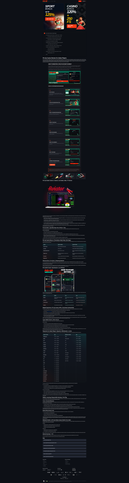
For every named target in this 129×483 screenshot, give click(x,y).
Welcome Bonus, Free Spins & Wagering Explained (54, 39)
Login (80, 1)
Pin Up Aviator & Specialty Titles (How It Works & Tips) (55, 36)
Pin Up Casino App (49, 311)
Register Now (52, 164)
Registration (84, 1)
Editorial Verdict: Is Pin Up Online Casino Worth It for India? (53, 51)
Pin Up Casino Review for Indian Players (51, 33)
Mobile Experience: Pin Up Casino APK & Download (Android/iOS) (54, 42)
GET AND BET (50, 19)
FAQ (46, 54)
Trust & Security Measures (51, 48)
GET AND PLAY (70, 26)
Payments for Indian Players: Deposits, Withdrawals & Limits (54, 45)
